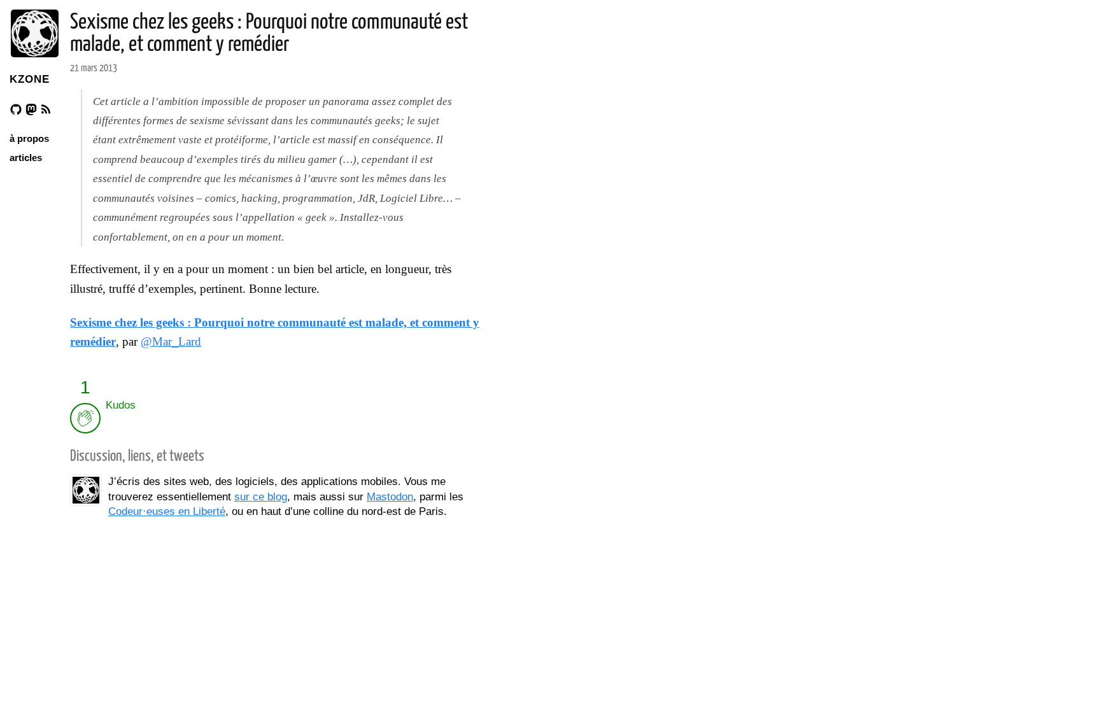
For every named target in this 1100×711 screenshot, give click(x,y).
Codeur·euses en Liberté (166, 511)
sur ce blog (260, 497)
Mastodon (390, 497)
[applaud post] (85, 418)
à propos (29, 138)
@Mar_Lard (171, 341)
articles (26, 157)
